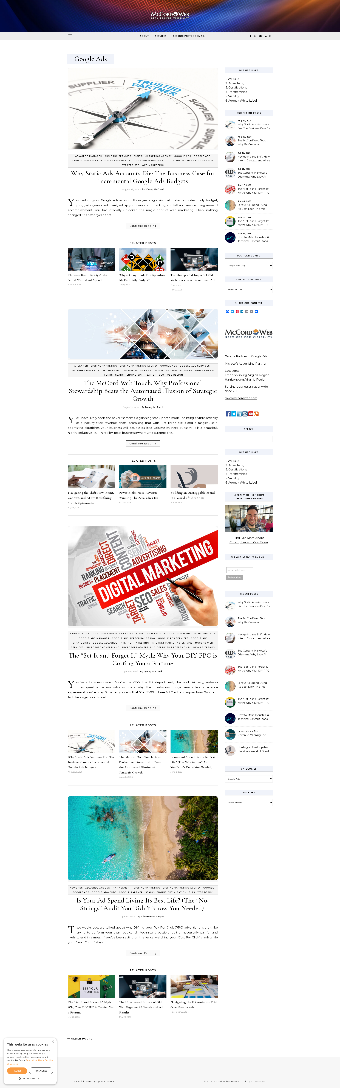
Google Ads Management (110, 160)
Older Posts (81, 1038)
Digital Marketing (104, 366)
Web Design (175, 375)
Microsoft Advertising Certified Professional (156, 647)
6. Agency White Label (241, 100)
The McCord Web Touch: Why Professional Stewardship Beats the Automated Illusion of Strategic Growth (143, 391)
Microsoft (157, 370)
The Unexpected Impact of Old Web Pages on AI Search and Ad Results (193, 280)
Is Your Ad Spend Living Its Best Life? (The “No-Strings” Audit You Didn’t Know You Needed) (193, 762)
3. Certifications (236, 87)
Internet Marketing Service (93, 370)
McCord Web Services (131, 370)
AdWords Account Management (108, 888)
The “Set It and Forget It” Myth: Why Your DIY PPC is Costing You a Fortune (143, 659)
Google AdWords (105, 643)
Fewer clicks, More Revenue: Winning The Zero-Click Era (252, 733)
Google (208, 888)
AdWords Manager (88, 156)
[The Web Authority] (170, 17)
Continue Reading (142, 225)
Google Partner (131, 892)
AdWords (76, 888)
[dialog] (30, 1061)
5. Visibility (232, 96)
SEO (161, 375)
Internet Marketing (134, 643)
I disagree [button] (41, 1070)
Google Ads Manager (146, 160)
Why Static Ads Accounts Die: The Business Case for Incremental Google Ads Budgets (143, 177)
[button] (30, 1078)
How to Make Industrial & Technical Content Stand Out (253, 239)
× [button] (52, 1041)
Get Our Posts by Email (189, 36)
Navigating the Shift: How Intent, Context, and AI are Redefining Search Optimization (91, 498)
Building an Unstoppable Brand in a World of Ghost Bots (253, 749)
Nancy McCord (155, 189)
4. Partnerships (236, 92)
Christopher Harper (152, 916)
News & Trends (204, 647)
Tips (192, 892)
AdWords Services (118, 156)
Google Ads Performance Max (134, 638)
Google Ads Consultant (107, 633)
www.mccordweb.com (241, 398)
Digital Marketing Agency (153, 156)
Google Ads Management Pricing (190, 633)
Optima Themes (105, 1081)
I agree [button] (17, 1070)
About (144, 36)
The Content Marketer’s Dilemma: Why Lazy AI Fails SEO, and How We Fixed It (252, 175)
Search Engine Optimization (136, 375)
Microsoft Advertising (184, 370)
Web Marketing (153, 165)
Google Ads (182, 156)
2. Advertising (234, 83)
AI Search (81, 366)
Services (160, 36)
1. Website (232, 79)
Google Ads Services (179, 160)
